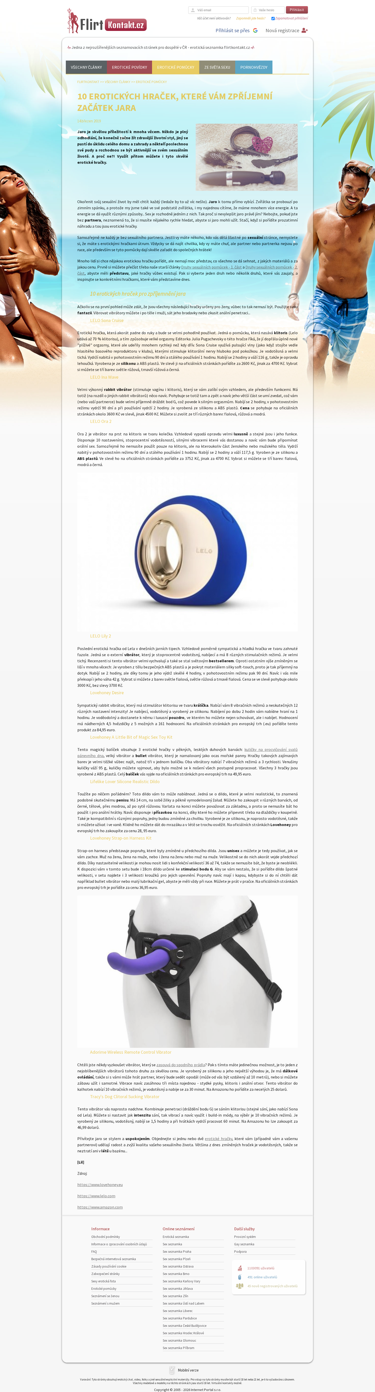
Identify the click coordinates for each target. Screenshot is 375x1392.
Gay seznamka (244, 1244)
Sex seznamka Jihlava (178, 1288)
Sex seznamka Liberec (178, 1311)
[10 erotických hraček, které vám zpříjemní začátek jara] (247, 190)
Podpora (240, 1251)
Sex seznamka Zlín (175, 1296)
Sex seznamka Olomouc (179, 1340)
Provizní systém (245, 1237)
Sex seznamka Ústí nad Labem (183, 1303)
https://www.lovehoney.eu (100, 1184)
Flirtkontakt (88, 81)
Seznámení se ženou (105, 1296)
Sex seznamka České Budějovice (184, 1326)
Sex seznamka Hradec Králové (183, 1333)
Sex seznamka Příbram (178, 1348)
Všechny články (86, 67)
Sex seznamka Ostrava (178, 1266)
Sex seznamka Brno (176, 1274)
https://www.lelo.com (96, 1195)
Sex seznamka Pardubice (180, 1318)
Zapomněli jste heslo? (250, 18)
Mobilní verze (188, 1370)
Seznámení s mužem (105, 1303)
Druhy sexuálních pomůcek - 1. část (211, 267)
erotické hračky (218, 1138)
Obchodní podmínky (105, 1237)
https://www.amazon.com (100, 1207)
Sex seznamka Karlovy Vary (181, 1281)
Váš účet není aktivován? (214, 18)
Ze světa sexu (217, 67)
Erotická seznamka (176, 1237)
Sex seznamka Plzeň (177, 1259)
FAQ (94, 1251)
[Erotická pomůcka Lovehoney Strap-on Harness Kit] (187, 1046)
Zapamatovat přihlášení (291, 18)
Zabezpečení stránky (105, 1274)
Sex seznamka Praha (177, 1251)
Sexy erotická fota (103, 1281)
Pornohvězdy (253, 67)
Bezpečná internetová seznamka (113, 1259)
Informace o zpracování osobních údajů (119, 1244)
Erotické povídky (129, 67)
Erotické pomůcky (175, 67)
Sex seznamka (172, 1244)
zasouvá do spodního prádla (180, 1064)
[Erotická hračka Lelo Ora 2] (187, 630)
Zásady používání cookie (108, 1266)
